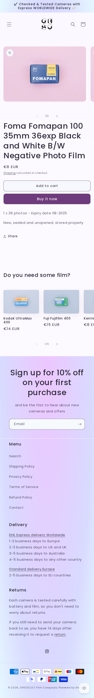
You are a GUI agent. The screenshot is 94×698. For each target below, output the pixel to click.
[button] (9, 24)
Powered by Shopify (72, 687)
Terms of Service (24, 487)
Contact (16, 507)
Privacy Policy (20, 476)
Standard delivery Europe (32, 569)
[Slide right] (57, 116)
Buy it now (47, 199)
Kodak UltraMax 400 (17, 321)
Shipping (9, 173)
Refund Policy (20, 497)
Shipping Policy (22, 466)
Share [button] (13, 236)
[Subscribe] (80, 424)
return (60, 634)
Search (15, 456)
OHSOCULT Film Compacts (38, 687)
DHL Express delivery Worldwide (37, 534)
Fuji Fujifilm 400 (57, 318)
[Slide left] (37, 116)
